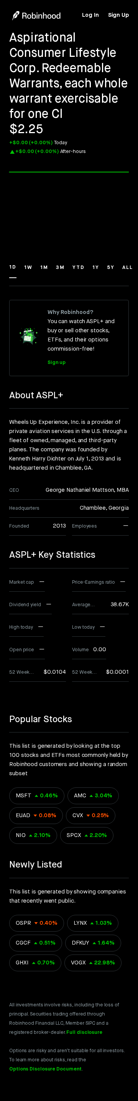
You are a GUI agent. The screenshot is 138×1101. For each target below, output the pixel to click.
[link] (90, 15)
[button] (12, 271)
